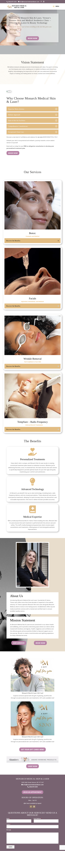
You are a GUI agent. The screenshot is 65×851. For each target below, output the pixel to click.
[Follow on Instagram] (34, 806)
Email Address (38, 818)
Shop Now (32, 766)
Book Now (32, 38)
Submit (10, 847)
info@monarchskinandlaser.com (33, 785)
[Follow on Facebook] (31, 806)
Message (9, 830)
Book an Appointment (32, 792)
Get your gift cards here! (32, 749)
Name (8, 818)
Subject (8, 824)
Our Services (18, 643)
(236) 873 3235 (12, 2)
